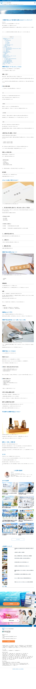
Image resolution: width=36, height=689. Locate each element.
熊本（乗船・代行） (28, 658)
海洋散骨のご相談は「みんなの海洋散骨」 (8, 645)
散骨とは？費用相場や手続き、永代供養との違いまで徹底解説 (11, 662)
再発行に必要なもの (7, 59)
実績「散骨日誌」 (29, 646)
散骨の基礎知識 (4, 661)
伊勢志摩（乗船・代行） (6, 655)
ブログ (7, 647)
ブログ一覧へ (18, 539)
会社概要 (8, 641)
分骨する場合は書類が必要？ (8, 60)
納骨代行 (12, 646)
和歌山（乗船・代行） (18, 656)
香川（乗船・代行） (11, 657)
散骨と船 (21, 663)
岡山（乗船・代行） (17, 657)
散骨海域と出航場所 (5, 652)
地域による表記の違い (7, 45)
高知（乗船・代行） (30, 656)
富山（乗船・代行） (13, 655)
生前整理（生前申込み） (6, 664)
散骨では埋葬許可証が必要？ (8, 61)
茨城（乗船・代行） (18, 654)
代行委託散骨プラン (5, 650)
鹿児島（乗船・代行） (6, 659)
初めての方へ (17, 645)
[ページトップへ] (33, 626)
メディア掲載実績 (20, 646)
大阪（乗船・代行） (5, 656)
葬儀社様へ (25, 646)
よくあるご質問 (26, 645)
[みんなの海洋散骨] (5, 3)
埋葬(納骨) (5, 53)
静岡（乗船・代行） (24, 654)
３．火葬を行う (6, 50)
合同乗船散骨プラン (11, 650)
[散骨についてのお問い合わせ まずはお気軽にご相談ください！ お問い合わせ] (18, 616)
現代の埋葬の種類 (7, 40)
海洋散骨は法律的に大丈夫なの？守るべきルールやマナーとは (11, 663)
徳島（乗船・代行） (24, 656)
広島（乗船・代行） (24, 657)
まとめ (4, 64)
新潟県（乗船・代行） (19, 653)
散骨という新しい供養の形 (6, 63)
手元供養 (9, 646)
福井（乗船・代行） (19, 655)
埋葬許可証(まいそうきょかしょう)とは (8, 38)
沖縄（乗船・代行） (12, 659)
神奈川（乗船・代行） (12, 654)
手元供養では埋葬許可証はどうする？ (8, 62)
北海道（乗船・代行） (6, 653)
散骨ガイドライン (18, 647)
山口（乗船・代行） (9, 658)
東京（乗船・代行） (5, 654)
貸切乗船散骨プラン (17, 650)
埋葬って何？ (6, 39)
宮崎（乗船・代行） (22, 658)
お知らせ (14, 647)
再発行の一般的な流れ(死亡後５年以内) (10, 58)
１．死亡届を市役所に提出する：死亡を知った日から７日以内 (12, 48)
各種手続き (30, 645)
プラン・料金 (4, 649)
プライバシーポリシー (25, 647)
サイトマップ (30, 647)
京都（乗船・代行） (25, 655)
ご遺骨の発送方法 (5, 646)
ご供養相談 (15, 646)
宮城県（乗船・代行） (12, 653)
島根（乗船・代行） (30, 657)
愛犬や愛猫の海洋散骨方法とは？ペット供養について (10, 665)
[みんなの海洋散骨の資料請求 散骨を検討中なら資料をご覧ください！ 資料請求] (18, 600)
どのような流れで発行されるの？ (7, 47)
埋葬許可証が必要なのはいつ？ (7, 52)
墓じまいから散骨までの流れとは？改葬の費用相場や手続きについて (19, 664)
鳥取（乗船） (4, 658)
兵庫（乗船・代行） (11, 656)
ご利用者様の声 (10, 647)
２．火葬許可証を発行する (8, 49)
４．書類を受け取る (7, 51)
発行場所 (5, 46)
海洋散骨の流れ (21, 645)
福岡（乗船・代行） (16, 658)
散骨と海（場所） (26, 663)
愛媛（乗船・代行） (5, 657)
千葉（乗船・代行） (25, 653)
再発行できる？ (6, 57)
